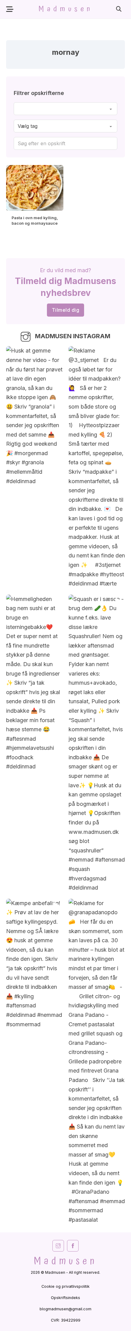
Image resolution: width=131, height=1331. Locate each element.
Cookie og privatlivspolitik (65, 1286)
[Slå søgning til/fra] (119, 9)
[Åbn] (9, 9)
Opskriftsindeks (65, 1297)
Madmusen (65, 9)
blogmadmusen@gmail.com (65, 1309)
